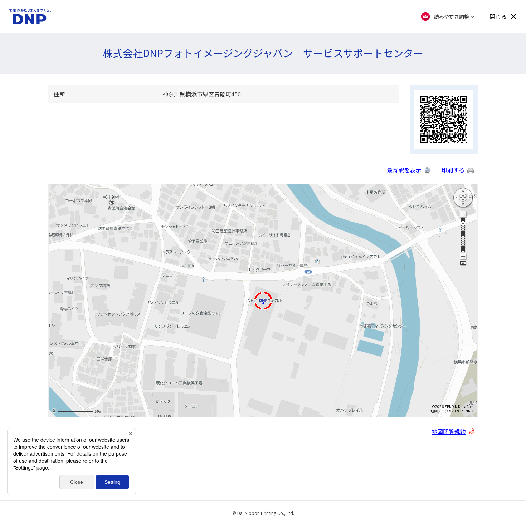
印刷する (453, 170)
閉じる (498, 16)
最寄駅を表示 (404, 170)
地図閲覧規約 (449, 431)
